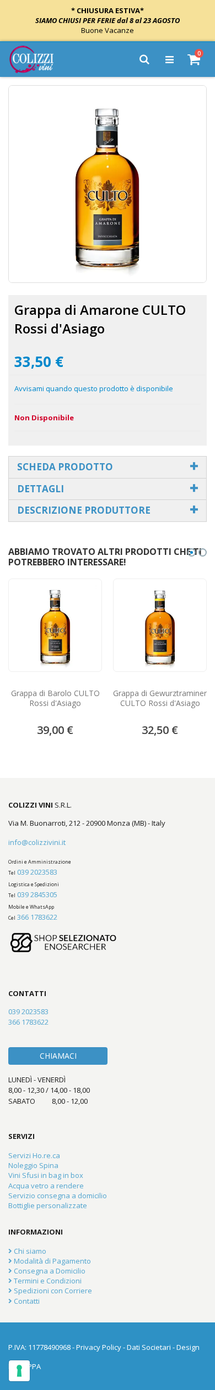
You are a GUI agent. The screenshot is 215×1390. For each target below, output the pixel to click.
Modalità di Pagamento (51, 1261)
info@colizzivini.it (37, 842)
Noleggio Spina (33, 1165)
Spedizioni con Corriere (52, 1291)
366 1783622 (37, 917)
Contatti (26, 1301)
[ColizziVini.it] (39, 59)
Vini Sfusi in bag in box (45, 1175)
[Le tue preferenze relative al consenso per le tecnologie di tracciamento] (19, 1370)
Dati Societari (149, 1347)
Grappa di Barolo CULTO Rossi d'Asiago (55, 698)
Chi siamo (29, 1251)
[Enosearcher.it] (63, 958)
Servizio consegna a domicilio (57, 1195)
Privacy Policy (98, 1347)
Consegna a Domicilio (48, 1271)
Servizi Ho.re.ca (34, 1155)
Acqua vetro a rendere (46, 1186)
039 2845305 (37, 894)
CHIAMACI (58, 1055)
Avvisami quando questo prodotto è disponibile (93, 388)
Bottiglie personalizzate (47, 1205)
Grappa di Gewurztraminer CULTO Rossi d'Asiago (160, 698)
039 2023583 (37, 872)
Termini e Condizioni (47, 1281)
